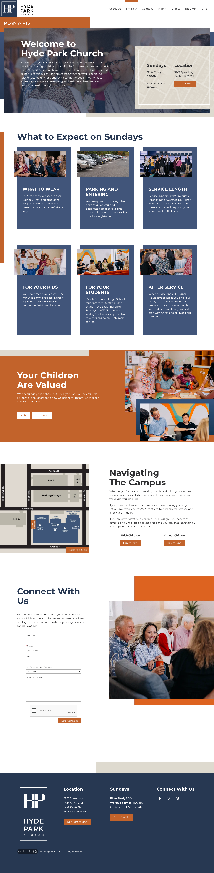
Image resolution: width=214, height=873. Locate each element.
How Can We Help (34, 677)
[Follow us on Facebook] (160, 799)
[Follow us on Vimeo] (178, 799)
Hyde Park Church (55, 851)
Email (29, 657)
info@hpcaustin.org (76, 811)
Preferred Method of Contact (39, 667)
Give (205, 8)
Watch (162, 8)
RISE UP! (191, 8)
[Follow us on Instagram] (169, 799)
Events (175, 8)
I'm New (131, 8)
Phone (29, 646)
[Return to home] (18, 8)
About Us (115, 8)
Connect (147, 8)
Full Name (31, 636)
